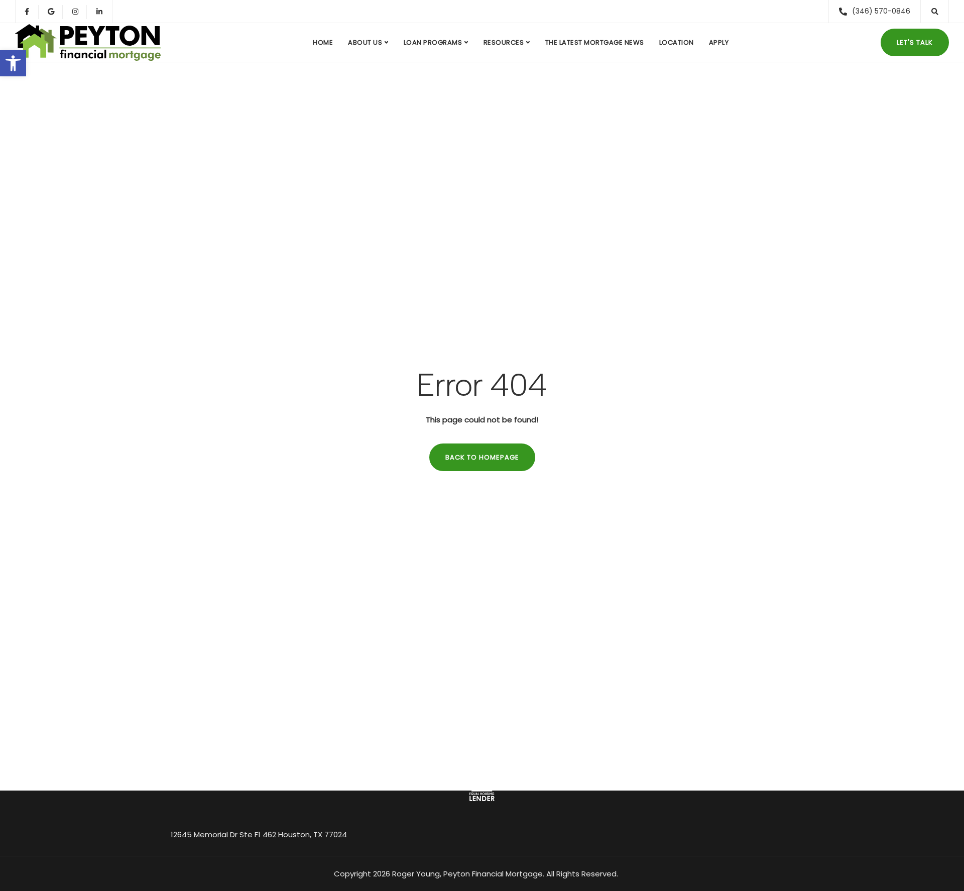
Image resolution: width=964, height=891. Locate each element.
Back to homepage (482, 457)
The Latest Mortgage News (594, 42)
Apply (719, 42)
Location (676, 42)
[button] (13, 63)
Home (323, 42)
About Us (365, 42)
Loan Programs (433, 42)
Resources (504, 42)
